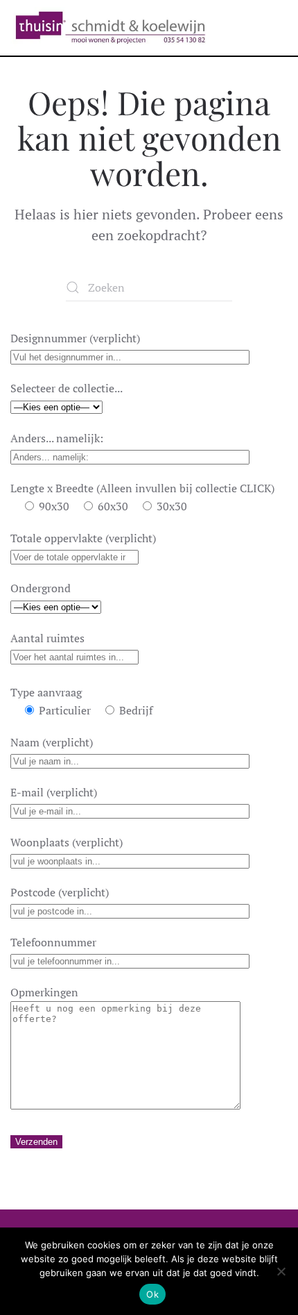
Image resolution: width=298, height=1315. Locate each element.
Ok (152, 1294)
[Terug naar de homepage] (110, 28)
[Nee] (281, 1271)
